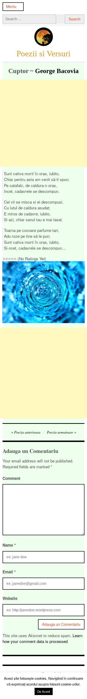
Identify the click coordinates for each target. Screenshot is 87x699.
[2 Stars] (6, 259)
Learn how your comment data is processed (42, 638)
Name (9, 545)
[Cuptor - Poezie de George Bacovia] (43, 321)
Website (10, 598)
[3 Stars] (9, 259)
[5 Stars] (15, 259)
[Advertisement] (43, 123)
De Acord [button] (43, 691)
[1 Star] (4, 259)
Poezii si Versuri (43, 53)
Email (9, 572)
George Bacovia (57, 70)
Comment (11, 478)
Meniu (11, 6)
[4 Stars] (12, 259)
